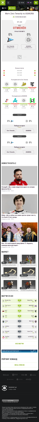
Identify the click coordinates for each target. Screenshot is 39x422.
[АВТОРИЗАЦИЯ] (36, 3)
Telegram (28, 8)
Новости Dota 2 (9, 163)
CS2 (5, 8)
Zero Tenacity (10, 130)
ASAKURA (28, 130)
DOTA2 (13, 8)
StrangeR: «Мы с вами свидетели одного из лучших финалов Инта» (18, 188)
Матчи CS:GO (7, 296)
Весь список (19, 365)
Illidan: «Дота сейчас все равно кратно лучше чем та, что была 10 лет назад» (19, 216)
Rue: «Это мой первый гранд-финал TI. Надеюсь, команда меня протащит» (17, 244)
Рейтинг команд (9, 359)
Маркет (5, 252)
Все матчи (19, 344)
